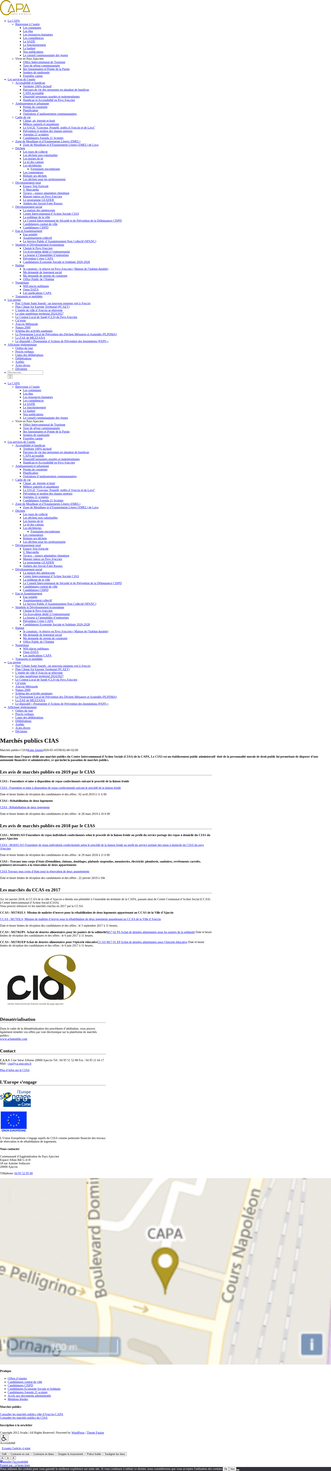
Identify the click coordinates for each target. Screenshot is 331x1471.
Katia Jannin (35, 750)
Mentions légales (18, 1399)
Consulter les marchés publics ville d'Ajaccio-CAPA (31, 1414)
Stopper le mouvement (70, 1454)
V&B (4, 1454)
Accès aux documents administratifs (29, 1395)
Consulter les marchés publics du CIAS (24, 1417)
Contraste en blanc (43, 1454)
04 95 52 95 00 (23, 1173)
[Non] (237, 1469)
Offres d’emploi (17, 1378)
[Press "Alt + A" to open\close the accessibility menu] (4, 1437)
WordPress (77, 1432)
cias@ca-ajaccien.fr (19, 1063)
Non (232, 1469)
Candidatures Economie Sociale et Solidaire (34, 1388)
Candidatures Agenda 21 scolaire (28, 1392)
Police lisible (94, 1454)
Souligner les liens (115, 1454)
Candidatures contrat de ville (25, 1382)
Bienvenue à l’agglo (27, 24)
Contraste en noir (20, 1454)
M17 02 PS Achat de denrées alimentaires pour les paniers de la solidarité (151, 932)
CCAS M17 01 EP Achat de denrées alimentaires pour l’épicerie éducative (142, 942)
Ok (225, 1469)
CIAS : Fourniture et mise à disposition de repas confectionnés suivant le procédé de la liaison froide (60, 787)
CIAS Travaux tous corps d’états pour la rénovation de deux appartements (44, 871)
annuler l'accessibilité (15, 1461)
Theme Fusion (95, 1432)
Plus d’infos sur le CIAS (14, 1070)
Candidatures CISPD (20, 1385)
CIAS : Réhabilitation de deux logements (25, 807)
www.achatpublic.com (13, 1039)
